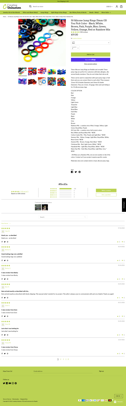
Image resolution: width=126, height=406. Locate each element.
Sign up (101, 371)
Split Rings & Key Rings (59, 12)
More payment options (90, 64)
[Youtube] (10, 383)
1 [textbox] (72, 48)
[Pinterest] (16, 383)
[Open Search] (30, 6)
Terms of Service (7, 399)
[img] (5, 228)
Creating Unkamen (77, 38)
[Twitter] (4, 383)
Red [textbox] (73, 43)
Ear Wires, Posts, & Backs (78, 12)
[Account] (117, 6)
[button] (75, 32)
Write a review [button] (106, 190)
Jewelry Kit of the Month (11, 12)
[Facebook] (7, 383)
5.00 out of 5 (24, 191)
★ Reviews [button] (124, 205)
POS (23, 401)
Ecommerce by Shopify (32, 401)
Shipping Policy (24, 399)
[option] (42, 43)
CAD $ (108, 6)
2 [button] (60, 359)
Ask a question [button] (106, 194)
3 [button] (63, 359)
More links (105, 12)
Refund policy (15, 399)
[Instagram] (13, 383)
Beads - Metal (94, 12)
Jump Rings (44, 12)
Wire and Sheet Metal (30, 12)
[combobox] (90, 42)
